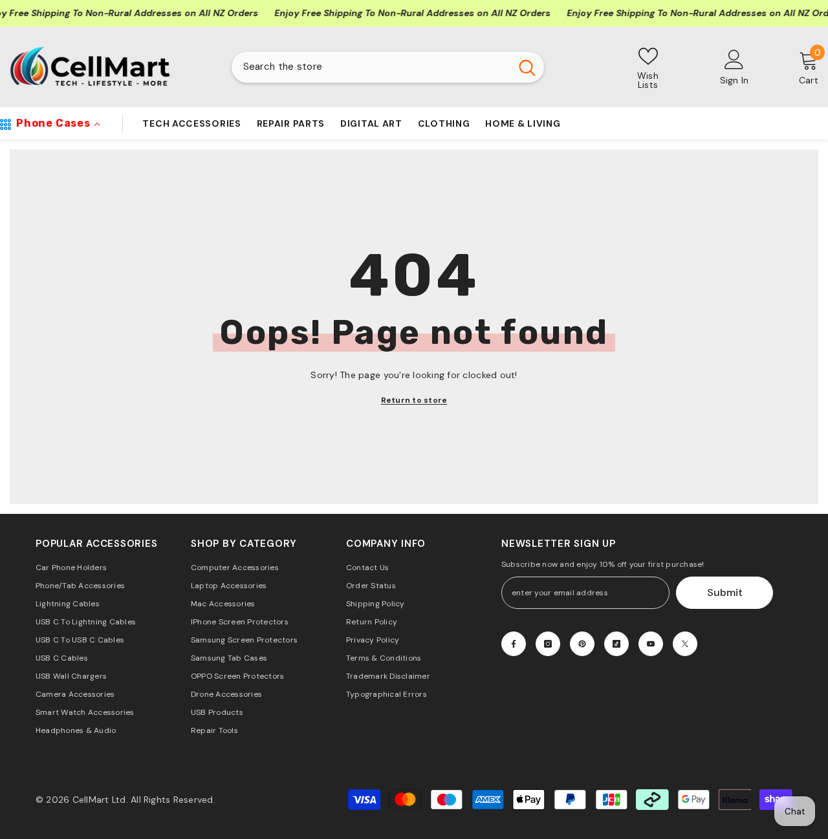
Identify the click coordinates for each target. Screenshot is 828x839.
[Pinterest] (582, 644)
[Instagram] (548, 644)
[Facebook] (513, 644)
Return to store (414, 400)
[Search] (388, 67)
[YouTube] (650, 644)
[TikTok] (616, 644)
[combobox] (371, 67)
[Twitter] (685, 644)
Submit (725, 592)
